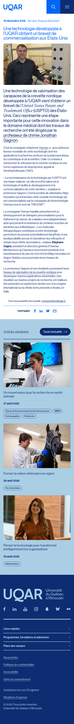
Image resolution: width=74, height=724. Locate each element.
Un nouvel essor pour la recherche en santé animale (32, 394)
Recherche (29, 416)
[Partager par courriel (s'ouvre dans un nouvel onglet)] (54, 311)
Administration (12, 563)
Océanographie (12, 416)
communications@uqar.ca (53, 300)
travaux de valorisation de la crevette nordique (29, 272)
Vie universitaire (12, 487)
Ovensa (43, 147)
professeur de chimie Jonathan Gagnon (30, 138)
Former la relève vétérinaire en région (28, 473)
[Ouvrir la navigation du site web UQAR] (67, 7)
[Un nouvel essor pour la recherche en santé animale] (37, 365)
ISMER (57, 410)
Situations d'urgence (15, 697)
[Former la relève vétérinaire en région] (37, 445)
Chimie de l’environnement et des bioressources (27, 410)
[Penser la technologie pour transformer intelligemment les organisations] (37, 517)
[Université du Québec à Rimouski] (12, 7)
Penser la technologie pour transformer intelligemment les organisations (30, 547)
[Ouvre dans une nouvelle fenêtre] (35, 311)
